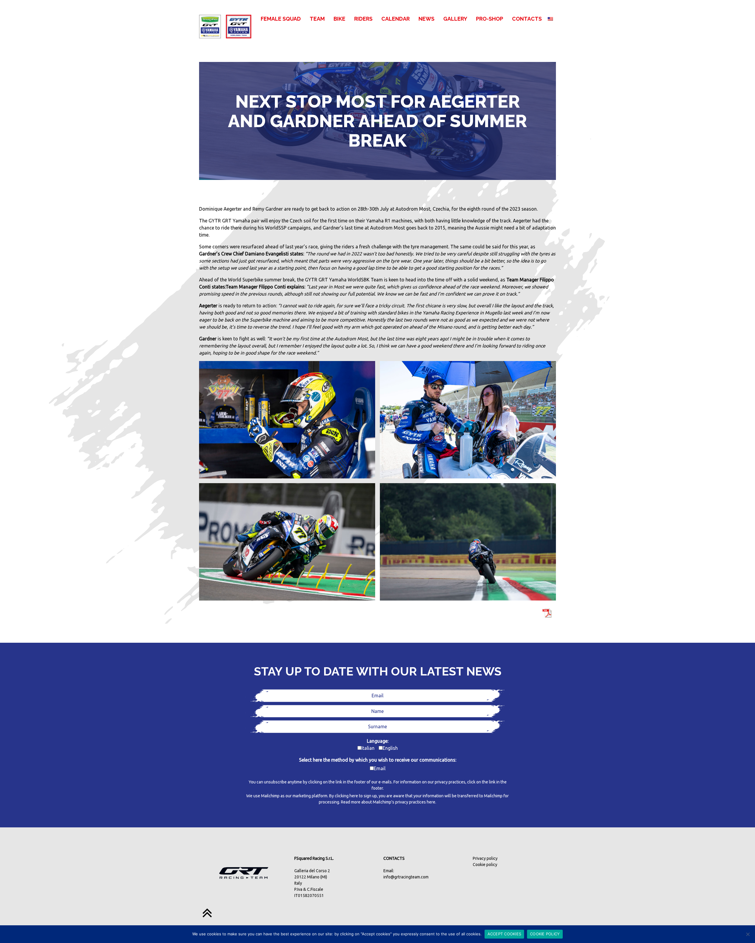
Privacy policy (485, 858)
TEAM (317, 19)
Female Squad (281, 19)
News (426, 19)
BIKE (339, 19)
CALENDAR (395, 19)
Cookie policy (485, 864)
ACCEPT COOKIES (504, 933)
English (390, 748)
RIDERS (363, 19)
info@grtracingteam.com (406, 877)
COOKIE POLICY (545, 933)
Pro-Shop (489, 19)
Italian (368, 748)
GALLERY (455, 19)
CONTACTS (527, 19)
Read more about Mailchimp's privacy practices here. (388, 802)
